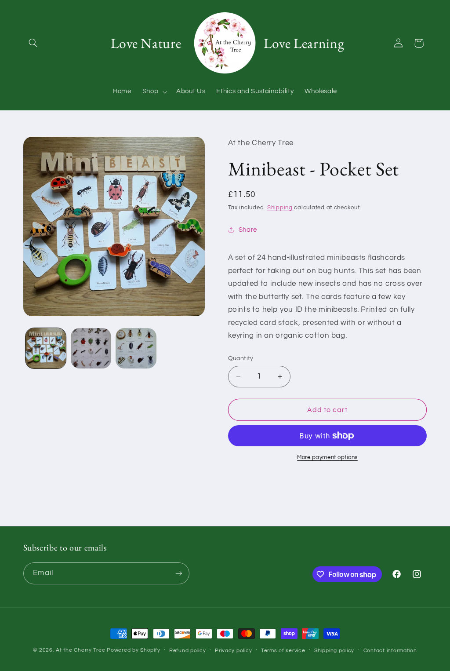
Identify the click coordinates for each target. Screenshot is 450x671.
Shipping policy (334, 650)
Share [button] (248, 229)
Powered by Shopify (133, 650)
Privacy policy (233, 650)
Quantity (241, 358)
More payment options (327, 457)
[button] (33, 43)
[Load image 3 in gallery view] (136, 348)
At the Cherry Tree (80, 650)
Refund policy (187, 650)
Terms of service (283, 650)
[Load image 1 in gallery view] (45, 348)
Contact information (390, 650)
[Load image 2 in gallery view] (91, 348)
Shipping (280, 208)
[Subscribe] (178, 573)
